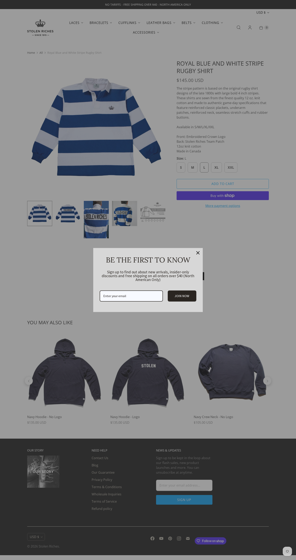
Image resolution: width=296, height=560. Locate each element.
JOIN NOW (182, 296)
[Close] (198, 253)
